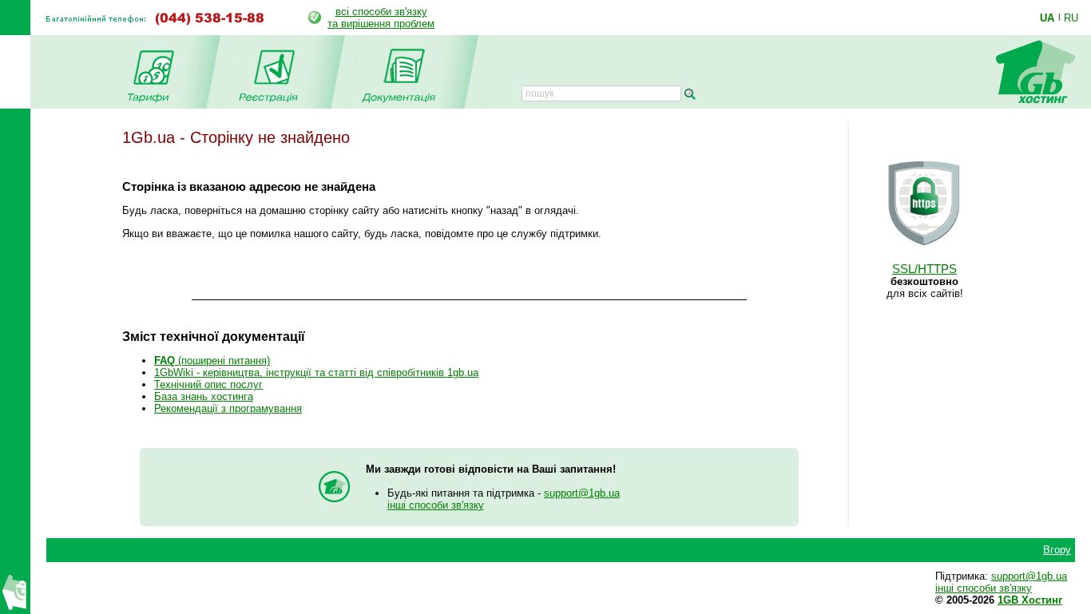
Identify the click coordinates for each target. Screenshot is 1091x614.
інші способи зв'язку (435, 505)
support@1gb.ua (582, 493)
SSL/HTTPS (924, 269)
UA (1047, 17)
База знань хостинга (203, 396)
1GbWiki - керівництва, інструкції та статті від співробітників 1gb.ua (316, 372)
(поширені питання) (212, 360)
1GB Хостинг (1030, 600)
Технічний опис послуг (208, 384)
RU (1071, 17)
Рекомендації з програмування (228, 408)
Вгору (1057, 550)
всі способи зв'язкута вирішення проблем (380, 18)
